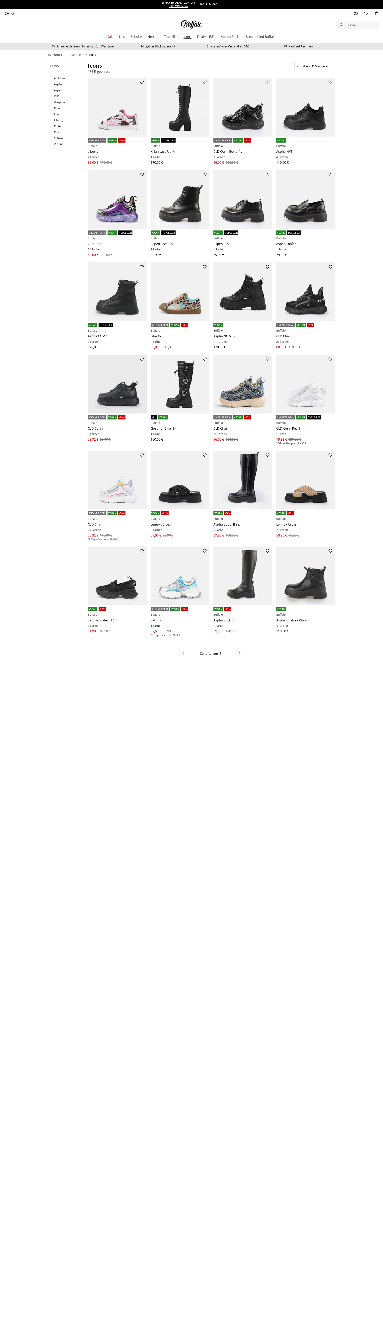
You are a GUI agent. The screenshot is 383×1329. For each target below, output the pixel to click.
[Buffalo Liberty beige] (117, 107)
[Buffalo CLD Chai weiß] (117, 480)
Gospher (59, 102)
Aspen (58, 90)
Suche (351, 25)
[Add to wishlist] (141, 82)
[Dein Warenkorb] (376, 13)
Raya (57, 132)
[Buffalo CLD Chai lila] (117, 199)
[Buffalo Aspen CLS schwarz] (242, 199)
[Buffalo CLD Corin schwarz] (117, 384)
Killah (58, 108)
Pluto (57, 126)
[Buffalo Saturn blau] (180, 575)
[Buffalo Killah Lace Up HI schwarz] (180, 107)
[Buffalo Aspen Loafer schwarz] (305, 199)
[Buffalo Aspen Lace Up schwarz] (180, 199)
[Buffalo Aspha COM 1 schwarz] (117, 291)
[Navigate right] (239, 653)
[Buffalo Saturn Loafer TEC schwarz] (117, 575)
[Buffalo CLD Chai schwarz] (305, 291)
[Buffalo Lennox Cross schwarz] (180, 480)
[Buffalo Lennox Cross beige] (305, 480)
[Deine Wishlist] (366, 13)
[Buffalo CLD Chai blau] (242, 384)
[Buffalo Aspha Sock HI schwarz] (242, 575)
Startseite (77, 55)
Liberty (58, 120)
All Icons (59, 78)
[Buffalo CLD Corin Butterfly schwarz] (242, 107)
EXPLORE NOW (178, 6)
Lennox (59, 114)
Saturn (58, 138)
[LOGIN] (355, 13)
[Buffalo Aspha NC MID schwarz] (242, 291)
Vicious (58, 144)
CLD (56, 96)
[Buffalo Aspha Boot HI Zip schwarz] (242, 480)
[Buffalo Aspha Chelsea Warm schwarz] (305, 575)
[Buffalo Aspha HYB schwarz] (305, 107)
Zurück (57, 55)
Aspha (58, 84)
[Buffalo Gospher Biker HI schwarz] (180, 384)
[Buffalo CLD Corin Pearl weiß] (305, 384)
